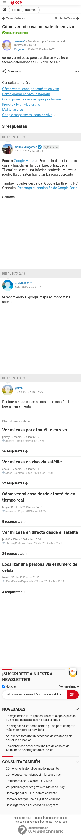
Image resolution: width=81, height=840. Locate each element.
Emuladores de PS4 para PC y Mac (29, 781)
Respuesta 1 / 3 (13, 137)
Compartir (14, 71)
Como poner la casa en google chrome (31, 99)
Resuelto (11, 32)
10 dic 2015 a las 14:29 (41, 49)
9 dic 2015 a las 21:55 (28, 287)
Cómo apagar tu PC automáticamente (31, 793)
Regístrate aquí (22, 817)
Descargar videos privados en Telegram (32, 805)
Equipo (38, 817)
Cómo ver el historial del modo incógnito (32, 768)
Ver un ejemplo (69, 686)
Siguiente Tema (64, 18)
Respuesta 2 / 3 (13, 273)
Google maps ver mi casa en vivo (27, 115)
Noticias (11, 686)
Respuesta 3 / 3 (13, 378)
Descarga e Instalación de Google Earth (47, 188)
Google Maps (24, 161)
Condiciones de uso (55, 817)
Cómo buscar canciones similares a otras (33, 774)
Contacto (46, 821)
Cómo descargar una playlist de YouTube (33, 799)
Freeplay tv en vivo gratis (21, 104)
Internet (30, 9)
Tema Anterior (15, 18)
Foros (16, 9)
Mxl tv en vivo (12, 110)
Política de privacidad (26, 821)
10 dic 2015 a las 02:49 (29, 151)
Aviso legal (61, 821)
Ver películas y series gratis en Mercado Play (35, 787)
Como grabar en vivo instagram (26, 94)
